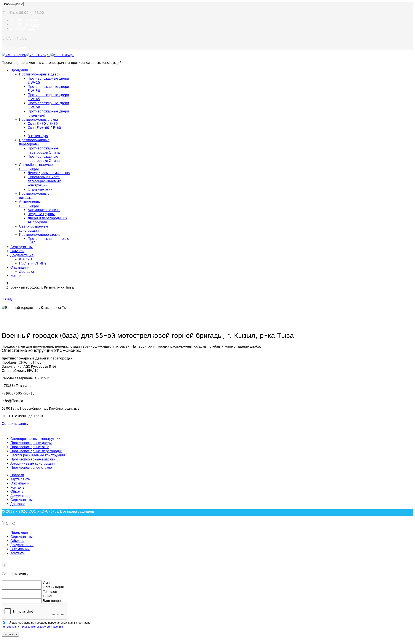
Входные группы (41, 214)
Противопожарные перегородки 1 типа (44, 150)
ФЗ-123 (25, 259)
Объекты (17, 251)
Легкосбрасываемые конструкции (36, 167)
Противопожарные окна (38, 119)
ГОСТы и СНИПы (33, 263)
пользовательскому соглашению (41, 626)
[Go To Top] (2, 561)
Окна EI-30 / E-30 (43, 124)
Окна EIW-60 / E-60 (44, 128)
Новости (17, 475)
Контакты (17, 276)
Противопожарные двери (39, 74)
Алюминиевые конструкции (31, 204)
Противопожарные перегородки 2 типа (44, 158)
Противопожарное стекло (40, 235)
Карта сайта (20, 479)
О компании (20, 267)
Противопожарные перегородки (34, 142)
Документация (22, 255)
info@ (22, 28)
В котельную (38, 136)
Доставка (26, 271)
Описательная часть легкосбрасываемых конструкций (44, 181)
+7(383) (24, 24)
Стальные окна (40, 189)
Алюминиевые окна (44, 210)
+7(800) (24, 20)
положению (9, 626)
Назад (7, 299)
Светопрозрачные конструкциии (33, 228)
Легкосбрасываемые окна (49, 173)
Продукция (19, 70)
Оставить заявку (15, 47)
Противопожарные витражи (33, 459)
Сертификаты (21, 247)
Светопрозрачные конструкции (35, 439)
